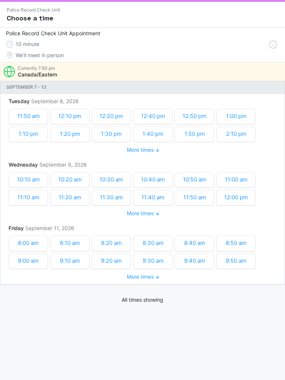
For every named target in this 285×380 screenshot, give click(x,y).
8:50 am (236, 242)
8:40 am (194, 242)
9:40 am (194, 260)
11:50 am (28, 115)
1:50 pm (194, 133)
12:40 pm (153, 115)
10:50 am (194, 179)
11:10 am (28, 197)
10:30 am (111, 179)
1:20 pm (70, 133)
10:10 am (28, 179)
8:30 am (153, 242)
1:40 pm (152, 133)
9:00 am (28, 260)
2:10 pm (236, 133)
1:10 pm (28, 133)
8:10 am (70, 242)
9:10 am (70, 260)
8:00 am (28, 242)
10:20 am (70, 179)
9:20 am (111, 260)
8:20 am (111, 242)
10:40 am (153, 179)
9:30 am (153, 260)
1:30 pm (111, 133)
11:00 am (236, 179)
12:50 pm (194, 115)
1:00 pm (236, 115)
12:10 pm (69, 115)
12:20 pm (111, 115)
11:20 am (70, 197)
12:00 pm (236, 197)
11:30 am (111, 197)
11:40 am (152, 197)
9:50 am (236, 260)
